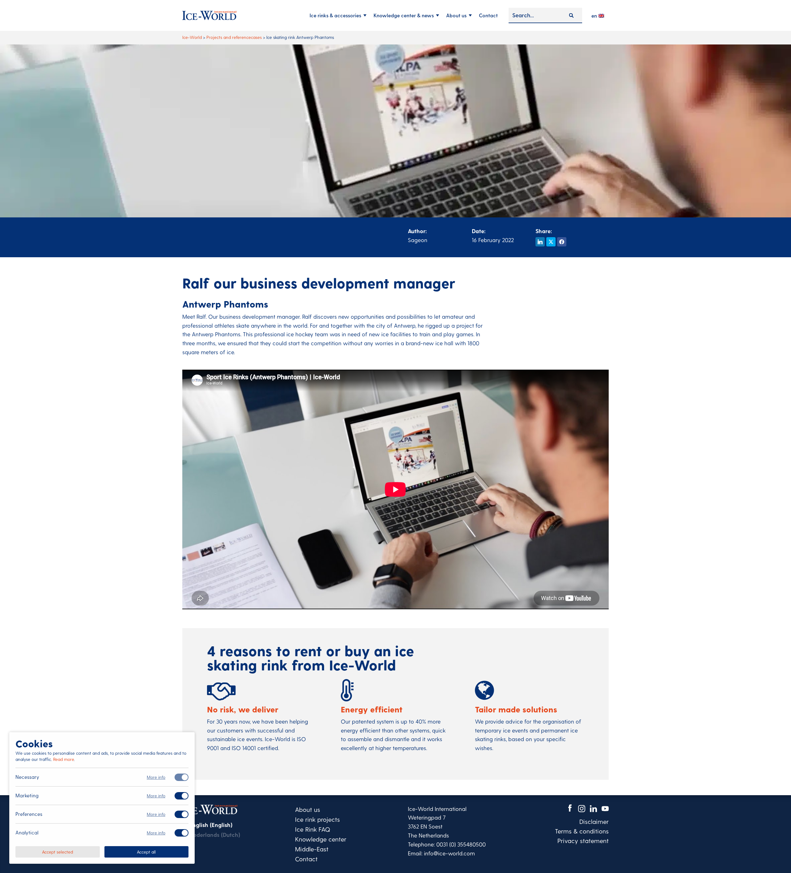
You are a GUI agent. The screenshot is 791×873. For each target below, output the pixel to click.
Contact (488, 15)
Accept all (146, 851)
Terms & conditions (582, 831)
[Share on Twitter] (551, 241)
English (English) (210, 824)
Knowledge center (320, 839)
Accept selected (57, 851)
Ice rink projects (317, 819)
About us (456, 15)
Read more (63, 759)
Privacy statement (583, 840)
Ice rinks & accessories (335, 15)
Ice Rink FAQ (312, 829)
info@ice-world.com (449, 853)
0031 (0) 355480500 (461, 844)
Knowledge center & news (404, 15)
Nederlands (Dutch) (214, 834)
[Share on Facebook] (561, 241)
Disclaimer (594, 821)
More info (156, 777)
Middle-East (311, 849)
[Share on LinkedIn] (540, 241)
